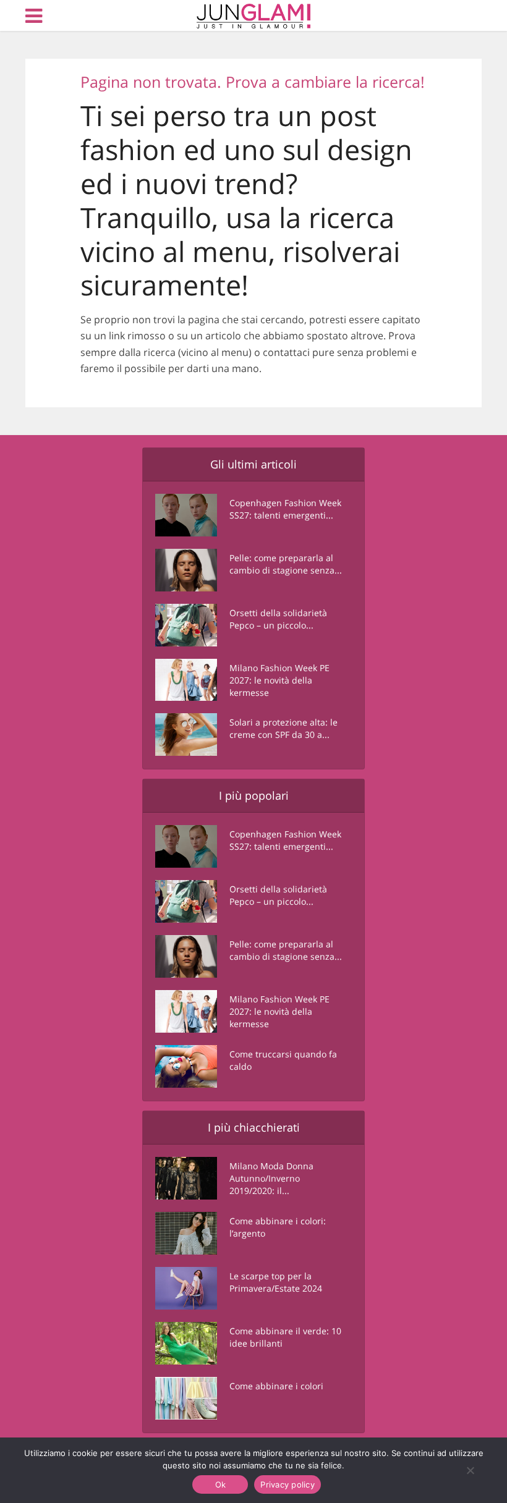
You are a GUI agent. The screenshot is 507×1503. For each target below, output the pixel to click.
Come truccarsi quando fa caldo (283, 1060)
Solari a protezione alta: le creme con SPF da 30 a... (283, 728)
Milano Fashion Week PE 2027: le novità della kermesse (279, 680)
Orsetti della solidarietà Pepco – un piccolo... (278, 619)
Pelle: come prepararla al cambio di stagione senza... (285, 564)
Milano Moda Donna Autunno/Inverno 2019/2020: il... (271, 1178)
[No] (470, 1470)
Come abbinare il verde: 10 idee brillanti (285, 1337)
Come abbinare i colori (276, 1386)
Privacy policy (287, 1484)
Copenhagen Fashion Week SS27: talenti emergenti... (285, 509)
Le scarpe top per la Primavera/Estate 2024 (275, 1282)
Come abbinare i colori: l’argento (277, 1227)
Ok (220, 1484)
